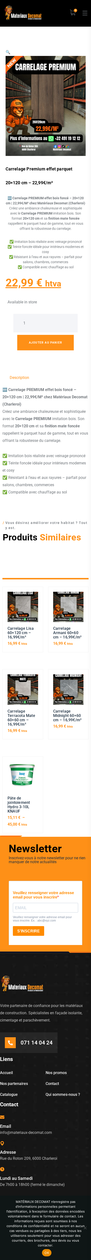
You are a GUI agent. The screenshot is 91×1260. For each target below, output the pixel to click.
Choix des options (23, 779)
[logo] (23, 13)
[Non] (85, 1227)
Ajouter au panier (45, 342)
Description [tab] (19, 377)
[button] (8, 52)
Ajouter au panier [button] (23, 609)
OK (46, 1253)
